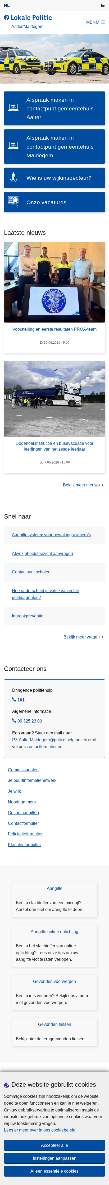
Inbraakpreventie (27, 616)
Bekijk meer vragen (81, 637)
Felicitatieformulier (25, 834)
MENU (92, 22)
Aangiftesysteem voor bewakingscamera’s (51, 535)
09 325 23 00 (29, 722)
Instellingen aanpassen (54, 1158)
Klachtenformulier (24, 844)
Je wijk (14, 791)
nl (7, 5)
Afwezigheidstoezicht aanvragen (42, 553)
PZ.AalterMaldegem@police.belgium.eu (49, 740)
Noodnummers (22, 802)
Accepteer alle (54, 1145)
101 (21, 701)
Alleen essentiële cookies (54, 1171)
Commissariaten (23, 770)
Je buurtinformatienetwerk (32, 780)
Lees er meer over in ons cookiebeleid (39, 1130)
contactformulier (42, 746)
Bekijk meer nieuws (81, 485)
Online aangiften (23, 812)
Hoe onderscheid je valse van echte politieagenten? (45, 594)
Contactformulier (23, 823)
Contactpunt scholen (31, 572)
